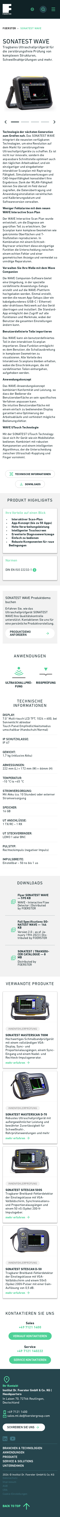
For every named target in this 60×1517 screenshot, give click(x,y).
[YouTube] (12, 1439)
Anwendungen (13, 1452)
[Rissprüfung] (46, 676)
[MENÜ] (53, 9)
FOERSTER (9, 28)
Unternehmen (13, 1466)
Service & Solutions (18, 1461)
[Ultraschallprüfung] (18, 676)
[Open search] (43, 9)
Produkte (10, 1457)
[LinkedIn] (5, 1438)
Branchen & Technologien (22, 1448)
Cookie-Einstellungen (15, 1494)
